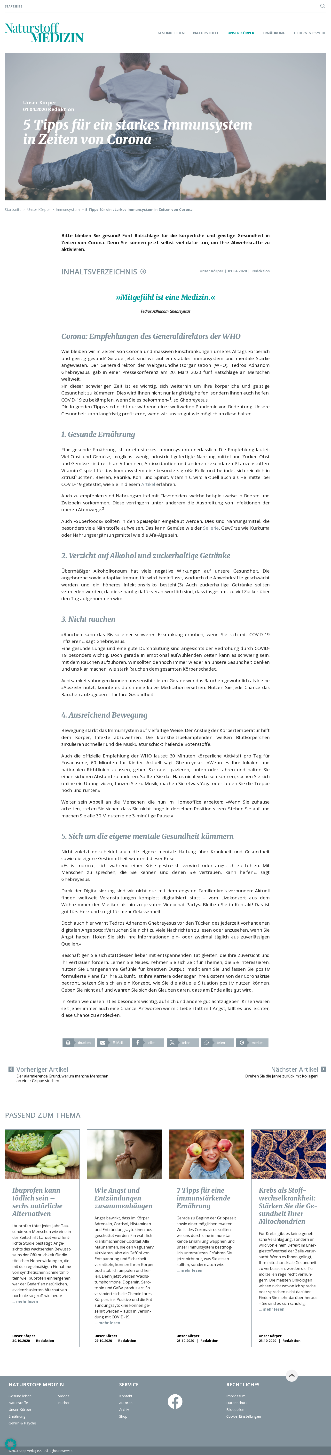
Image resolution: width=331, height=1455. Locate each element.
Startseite (13, 6)
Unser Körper (241, 32)
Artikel (148, 484)
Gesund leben (171, 32)
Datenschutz (236, 1402)
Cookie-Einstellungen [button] (243, 1416)
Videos (64, 1395)
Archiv (124, 1409)
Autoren (126, 1402)
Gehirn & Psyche (310, 32)
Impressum (235, 1395)
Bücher (64, 1402)
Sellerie (211, 528)
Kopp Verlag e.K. (30, 1450)
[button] (79, 1042)
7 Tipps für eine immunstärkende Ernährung (203, 1198)
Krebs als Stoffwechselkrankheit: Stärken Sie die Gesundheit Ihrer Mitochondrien (288, 1205)
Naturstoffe (206, 32)
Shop (123, 1416)
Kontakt (125, 1395)
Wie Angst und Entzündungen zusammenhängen (124, 1198)
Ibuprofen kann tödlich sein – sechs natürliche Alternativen (37, 1201)
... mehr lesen (25, 1301)
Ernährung (274, 32)
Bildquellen (235, 1409)
